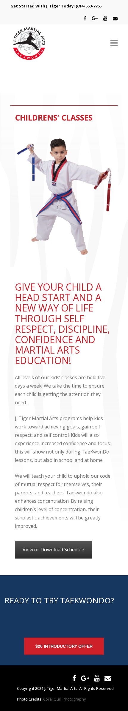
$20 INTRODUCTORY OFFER (64, 646)
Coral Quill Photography (64, 699)
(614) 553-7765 (89, 6)
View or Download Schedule (53, 549)
